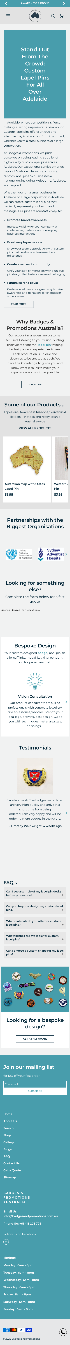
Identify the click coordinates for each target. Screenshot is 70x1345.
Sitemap (9, 1177)
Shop (7, 1135)
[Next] (65, 469)
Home (7, 1114)
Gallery (8, 1142)
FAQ (6, 1156)
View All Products (35, 428)
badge (42, 653)
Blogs (7, 1149)
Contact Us (11, 1163)
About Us (35, 384)
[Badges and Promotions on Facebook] (6, 1243)
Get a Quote (12, 1170)
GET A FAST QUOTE (35, 1038)
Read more (18, 304)
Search (8, 1128)
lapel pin (44, 345)
